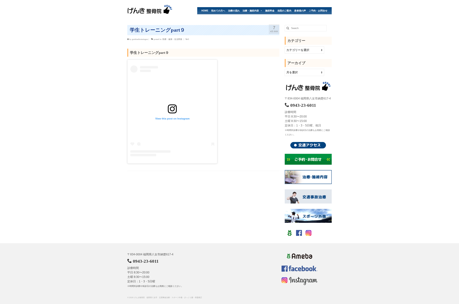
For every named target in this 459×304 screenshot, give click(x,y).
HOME (204, 10)
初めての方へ (218, 10)
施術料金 (270, 10)
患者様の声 (300, 10)
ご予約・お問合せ (318, 10)
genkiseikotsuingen (140, 39)
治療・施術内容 (251, 10)
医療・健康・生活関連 (172, 39)
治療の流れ (234, 10)
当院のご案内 (284, 10)
